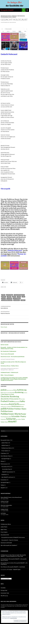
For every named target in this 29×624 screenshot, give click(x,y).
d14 (10, 394)
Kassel (7, 404)
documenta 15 (15, 399)
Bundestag (19, 392)
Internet (3, 404)
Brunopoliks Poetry (6, 15)
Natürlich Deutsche (5, 312)
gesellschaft (17, 401)
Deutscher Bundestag (19, 294)
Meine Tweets (4, 327)
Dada (12, 394)
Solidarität (16, 300)
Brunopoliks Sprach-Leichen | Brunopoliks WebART (13, 563)
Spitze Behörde (6, 307)
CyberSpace (14, 15)
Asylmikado (22, 566)
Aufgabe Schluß (4, 509)
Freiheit (3, 296)
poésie (3, 294)
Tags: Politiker (18, 419)
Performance (16, 406)
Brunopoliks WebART (7, 10)
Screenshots (3, 419)
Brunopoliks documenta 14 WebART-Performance (13, 537)
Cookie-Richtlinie (13, 618)
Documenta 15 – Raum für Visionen (9, 540)
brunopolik (13, 22)
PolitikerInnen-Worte (6, 17)
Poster (23, 414)
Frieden (9, 296)
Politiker (9, 298)
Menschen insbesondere (6, 505)
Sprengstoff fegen (5, 458)
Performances (21, 15)
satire (9, 416)
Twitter (23, 419)
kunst (19, 296)
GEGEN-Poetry (4, 445)
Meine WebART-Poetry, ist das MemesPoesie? (11, 497)
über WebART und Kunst (7, 477)
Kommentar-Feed (5, 593)
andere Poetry (4, 442)
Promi (2, 416)
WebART (14, 17)
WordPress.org (4, 595)
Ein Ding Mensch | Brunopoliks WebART (10, 559)
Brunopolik (12, 392)
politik (3, 298)
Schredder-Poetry (18, 416)
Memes (2, 461)
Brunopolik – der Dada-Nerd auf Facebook (13, 333)
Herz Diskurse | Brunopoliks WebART (9, 566)
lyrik (23, 296)
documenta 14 (6, 399)
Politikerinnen (17, 298)
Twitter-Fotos (4, 422)
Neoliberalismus (4, 406)
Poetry (22, 406)
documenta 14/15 (5, 466)
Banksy (2, 392)
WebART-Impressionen (7, 471)
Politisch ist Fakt (4, 501)
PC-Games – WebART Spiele (13, 569)
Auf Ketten (3, 513)
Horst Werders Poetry (6, 456)
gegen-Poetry (4, 529)
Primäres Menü (27, 10)
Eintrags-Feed (4, 590)
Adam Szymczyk (10, 390)
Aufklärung (9, 294)
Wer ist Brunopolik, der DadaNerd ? (9, 545)
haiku (14, 296)
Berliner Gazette (7, 392)
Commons (25, 392)
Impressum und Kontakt (6, 542)
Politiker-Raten (20, 409)
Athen (15, 390)
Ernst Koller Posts (6, 469)
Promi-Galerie (4, 450)
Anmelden (3, 587)
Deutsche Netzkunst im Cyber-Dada (14, 556)
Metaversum (22, 404)
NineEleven (9, 406)
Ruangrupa (5, 416)
